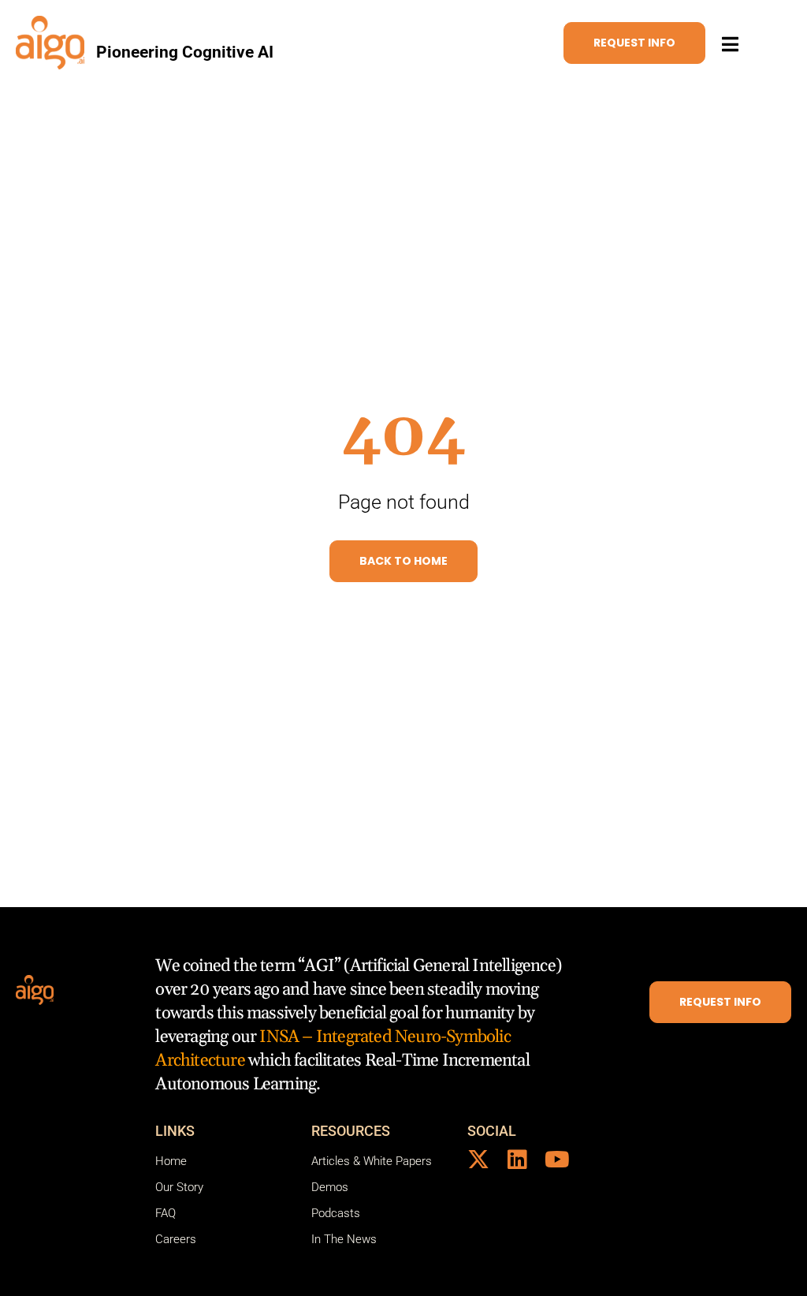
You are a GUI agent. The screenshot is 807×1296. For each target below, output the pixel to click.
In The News (344, 1239)
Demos (329, 1187)
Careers (175, 1239)
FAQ (165, 1213)
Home (171, 1161)
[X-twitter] (478, 1159)
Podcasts (335, 1213)
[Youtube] (557, 1159)
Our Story (179, 1187)
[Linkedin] (518, 1159)
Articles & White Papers (371, 1161)
